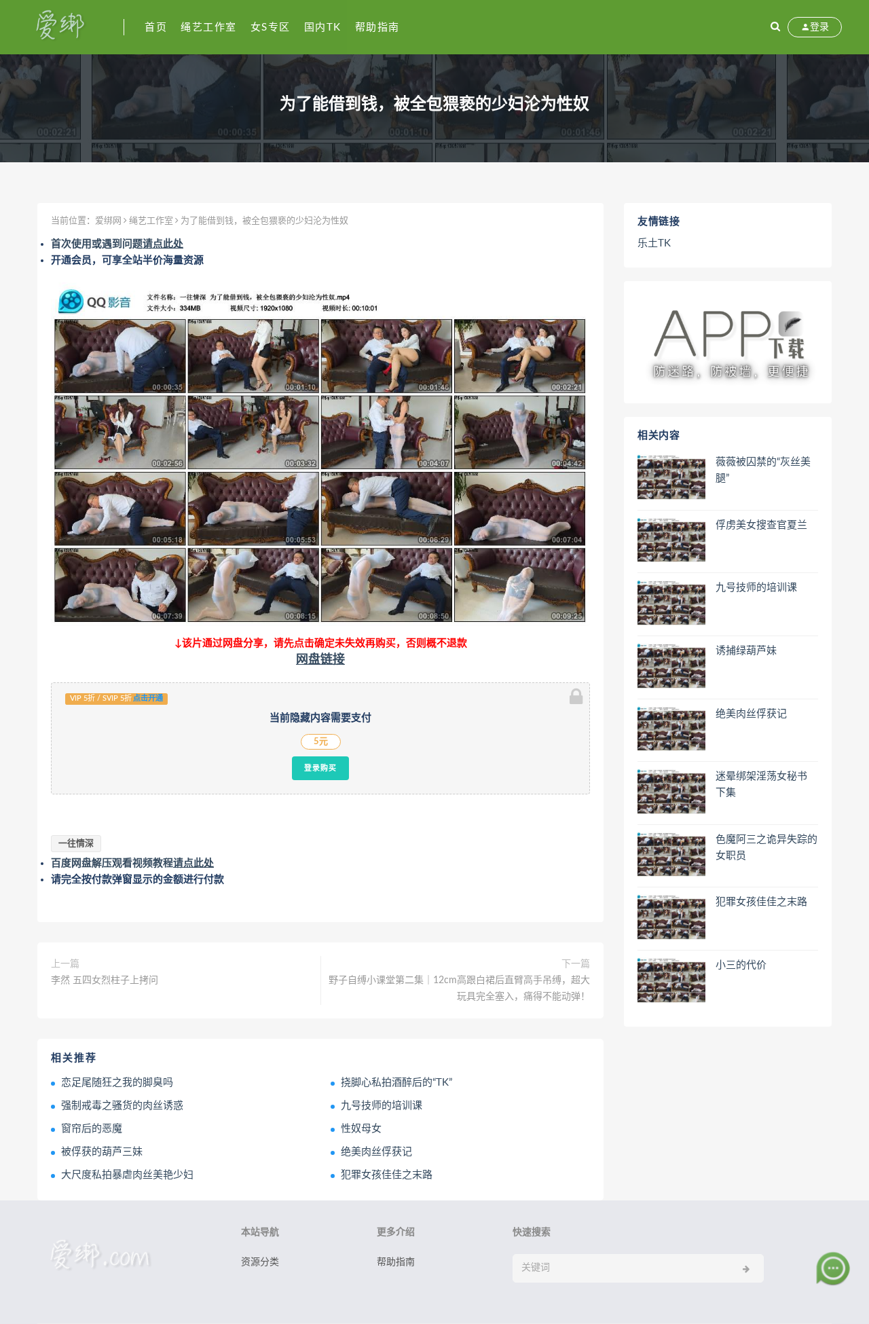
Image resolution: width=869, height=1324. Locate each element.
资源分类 (260, 1262)
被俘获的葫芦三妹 (102, 1152)
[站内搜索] (775, 27)
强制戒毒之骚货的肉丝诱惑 (122, 1106)
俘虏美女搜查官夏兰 (761, 525)
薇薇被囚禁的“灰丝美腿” (763, 470)
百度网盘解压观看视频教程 (132, 863)
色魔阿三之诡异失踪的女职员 (766, 847)
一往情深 (76, 843)
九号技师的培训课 (381, 1106)
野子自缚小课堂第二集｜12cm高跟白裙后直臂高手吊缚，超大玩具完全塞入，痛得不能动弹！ (459, 988)
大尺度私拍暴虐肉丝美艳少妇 (127, 1175)
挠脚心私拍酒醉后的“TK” (396, 1083)
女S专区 (271, 27)
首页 (156, 27)
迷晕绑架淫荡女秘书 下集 (761, 784)
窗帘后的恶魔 (91, 1129)
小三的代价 (741, 965)
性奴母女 (361, 1129)
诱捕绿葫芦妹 (746, 651)
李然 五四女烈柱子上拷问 (104, 980)
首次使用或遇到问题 (117, 244)
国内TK (322, 27)
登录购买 (320, 768)
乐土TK (654, 243)
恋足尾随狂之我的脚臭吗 (117, 1083)
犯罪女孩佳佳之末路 (386, 1175)
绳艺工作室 (209, 27)
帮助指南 (377, 27)
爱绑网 (108, 221)
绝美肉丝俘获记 (376, 1152)
